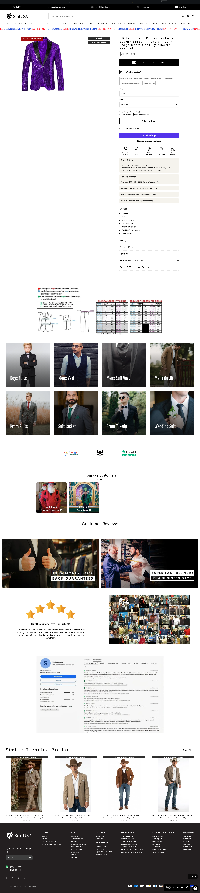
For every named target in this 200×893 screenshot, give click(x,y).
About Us (74, 841)
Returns (44, 836)
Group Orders (76, 852)
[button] (141, 129)
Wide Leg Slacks (158, 852)
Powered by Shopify (29, 886)
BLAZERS (29, 23)
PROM (57, 23)
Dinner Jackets (157, 836)
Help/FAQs (74, 857)
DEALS (141, 23)
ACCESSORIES (118, 23)
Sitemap (45, 839)
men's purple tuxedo (141, 78)
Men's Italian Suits (127, 836)
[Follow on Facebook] (7, 878)
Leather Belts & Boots (129, 841)
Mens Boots (100, 836)
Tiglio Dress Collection (104, 852)
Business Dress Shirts (128, 847)
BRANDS (131, 23)
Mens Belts (187, 839)
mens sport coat (126, 78)
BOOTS (83, 23)
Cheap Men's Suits (127, 839)
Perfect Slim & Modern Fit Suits (132, 849)
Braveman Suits (101, 854)
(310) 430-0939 (16, 867)
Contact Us (75, 836)
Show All (187, 750)
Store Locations (76, 849)
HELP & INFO (152, 23)
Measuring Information (79, 844)
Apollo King (100, 849)
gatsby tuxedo (156, 78)
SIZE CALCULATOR (169, 23)
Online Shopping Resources (51, 844)
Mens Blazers (157, 841)
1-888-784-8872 (135, 182)
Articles (73, 855)
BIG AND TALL (103, 23)
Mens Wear (187, 849)
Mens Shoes (100, 839)
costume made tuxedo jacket (130, 83)
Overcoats (156, 847)
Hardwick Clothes (102, 846)
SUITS (8, 23)
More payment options (149, 141)
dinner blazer (168, 78)
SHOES (49, 23)
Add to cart (149, 121)
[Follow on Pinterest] (19, 878)
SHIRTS (39, 23)
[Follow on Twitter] (13, 878)
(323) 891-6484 (16, 870)
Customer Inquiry (77, 839)
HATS (92, 23)
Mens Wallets (188, 847)
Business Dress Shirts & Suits (131, 852)
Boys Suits (156, 844)
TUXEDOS (18, 23)
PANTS (75, 23)
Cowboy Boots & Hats (129, 844)
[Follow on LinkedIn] (25, 878)
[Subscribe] (30, 857)
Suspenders (187, 844)
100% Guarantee (77, 847)
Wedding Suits (157, 839)
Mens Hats (187, 836)
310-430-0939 (144, 165)
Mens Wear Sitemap (49, 841)
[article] (51, 497)
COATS (65, 23)
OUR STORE (185, 23)
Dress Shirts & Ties (159, 849)
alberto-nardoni (149, 83)
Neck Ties (186, 841)
